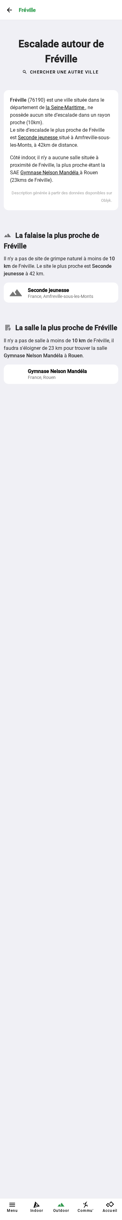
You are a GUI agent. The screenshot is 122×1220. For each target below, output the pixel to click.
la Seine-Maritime (65, 107)
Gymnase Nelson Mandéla (50, 173)
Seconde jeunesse (38, 137)
